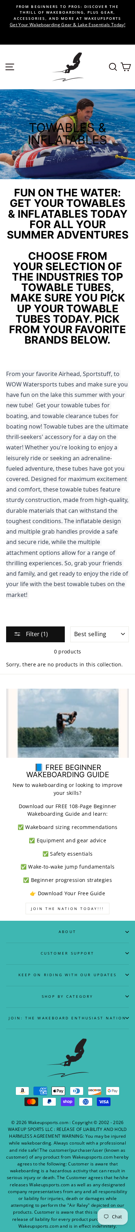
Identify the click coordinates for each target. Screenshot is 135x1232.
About (67, 931)
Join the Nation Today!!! (67, 908)
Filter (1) (36, 634)
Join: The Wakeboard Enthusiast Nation (67, 1017)
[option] (67, 16)
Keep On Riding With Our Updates (67, 974)
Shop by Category (68, 996)
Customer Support (67, 953)
